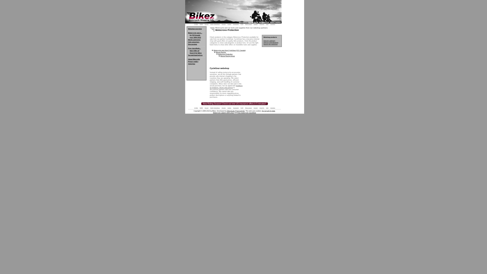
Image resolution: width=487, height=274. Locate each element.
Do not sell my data (268, 111)
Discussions (192, 44)
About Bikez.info (194, 59)
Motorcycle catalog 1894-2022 (223, 113)
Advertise (191, 64)
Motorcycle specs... (195, 33)
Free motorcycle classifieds (246, 113)
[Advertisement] (294, 38)
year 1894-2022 (195, 37)
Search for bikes (196, 53)
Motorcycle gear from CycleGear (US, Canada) (230, 50)
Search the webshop (270, 44)
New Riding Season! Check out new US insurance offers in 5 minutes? (234, 104)
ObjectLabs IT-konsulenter (236, 111)
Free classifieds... (194, 48)
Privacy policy (193, 62)
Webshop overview (195, 29)
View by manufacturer (270, 43)
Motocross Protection (225, 54)
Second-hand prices (195, 55)
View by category (269, 41)
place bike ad (194, 51)
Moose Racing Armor (227, 56)
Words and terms (194, 40)
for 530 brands (195, 35)
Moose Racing (221, 52)
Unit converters (193, 42)
